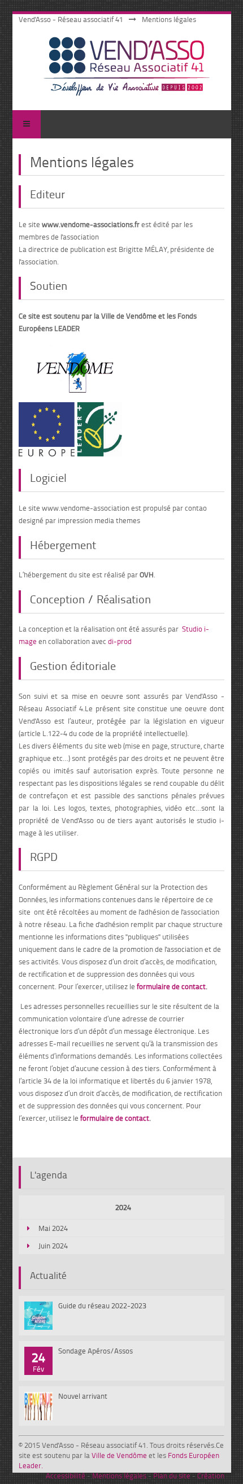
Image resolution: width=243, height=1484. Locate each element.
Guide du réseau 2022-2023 (102, 1305)
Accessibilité (65, 1475)
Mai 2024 (53, 1228)
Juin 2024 (53, 1246)
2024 (123, 1207)
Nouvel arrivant (82, 1396)
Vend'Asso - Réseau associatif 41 (71, 19)
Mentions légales (119, 1475)
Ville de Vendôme (119, 1455)
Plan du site (171, 1475)
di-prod (120, 641)
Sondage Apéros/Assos (95, 1351)
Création (210, 1475)
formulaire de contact (171, 986)
